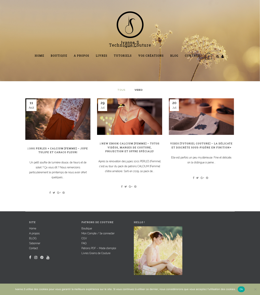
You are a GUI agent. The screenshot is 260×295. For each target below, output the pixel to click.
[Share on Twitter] (54, 192)
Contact (33, 248)
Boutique (86, 228)
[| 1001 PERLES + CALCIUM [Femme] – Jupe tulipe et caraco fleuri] (57, 119)
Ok (241, 289)
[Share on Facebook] (50, 192)
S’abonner (34, 243)
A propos (34, 233)
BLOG (33, 238)
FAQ (83, 243)
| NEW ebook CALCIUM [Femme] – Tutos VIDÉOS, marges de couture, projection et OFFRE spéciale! (130, 147)
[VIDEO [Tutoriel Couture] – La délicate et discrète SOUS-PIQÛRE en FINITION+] (201, 116)
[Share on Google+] (59, 192)
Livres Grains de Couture (95, 253)
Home (32, 228)
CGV (84, 238)
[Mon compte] (223, 56)
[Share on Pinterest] (63, 192)
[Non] (255, 289)
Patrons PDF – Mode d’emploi (98, 248)
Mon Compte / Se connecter (98, 233)
